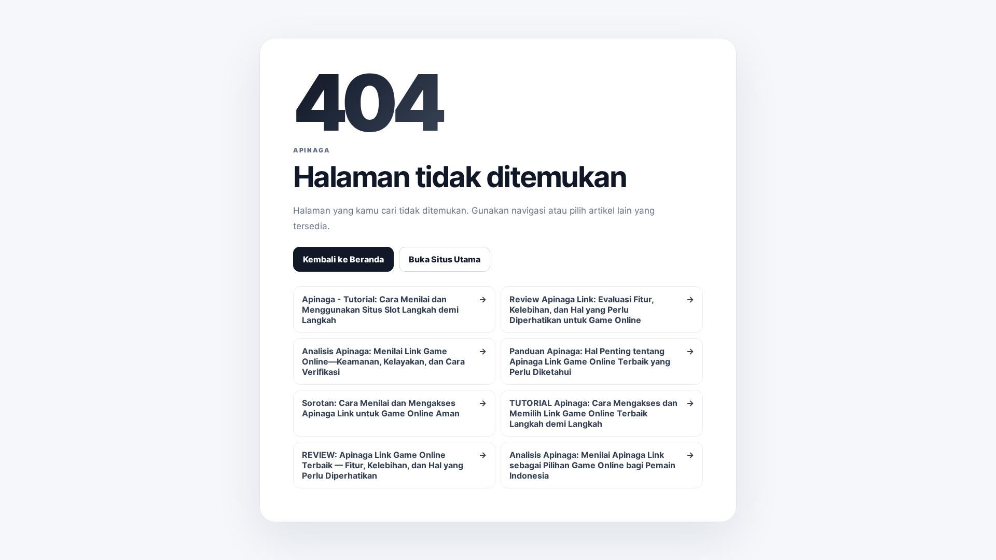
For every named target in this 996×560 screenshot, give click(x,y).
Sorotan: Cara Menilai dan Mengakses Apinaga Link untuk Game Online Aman (394, 408)
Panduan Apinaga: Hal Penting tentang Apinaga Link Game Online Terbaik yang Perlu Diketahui (601, 361)
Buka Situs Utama (444, 259)
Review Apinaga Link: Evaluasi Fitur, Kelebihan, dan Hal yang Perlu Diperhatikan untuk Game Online (601, 309)
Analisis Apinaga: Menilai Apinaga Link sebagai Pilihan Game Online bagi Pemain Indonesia (601, 465)
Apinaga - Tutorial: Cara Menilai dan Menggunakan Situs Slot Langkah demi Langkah (394, 309)
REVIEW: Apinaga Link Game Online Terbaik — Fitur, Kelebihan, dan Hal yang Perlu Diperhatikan (394, 465)
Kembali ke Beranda (343, 259)
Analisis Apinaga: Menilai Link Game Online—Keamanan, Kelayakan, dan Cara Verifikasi (394, 361)
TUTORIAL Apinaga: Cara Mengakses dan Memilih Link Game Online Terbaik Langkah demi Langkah (601, 413)
